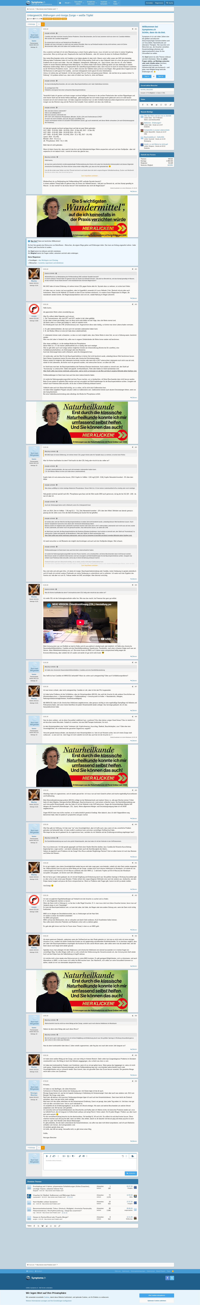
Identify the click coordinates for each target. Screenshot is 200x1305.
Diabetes (147, 127)
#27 (136, 686)
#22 (136, 269)
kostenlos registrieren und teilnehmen (50, 263)
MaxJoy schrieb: (50, 157)
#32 (136, 895)
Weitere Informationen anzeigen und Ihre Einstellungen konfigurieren (49, 1301)
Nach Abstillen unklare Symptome (45, 1202)
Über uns (118, 1271)
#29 (136, 790)
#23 (136, 304)
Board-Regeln (160, 1271)
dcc (34, 1204)
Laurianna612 (37, 1197)
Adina (131, 1197)
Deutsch (39, 1271)
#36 (136, 1081)
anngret (35, 1219)
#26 (136, 662)
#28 (136, 716)
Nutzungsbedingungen (138, 1271)
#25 (136, 585)
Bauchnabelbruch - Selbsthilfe (154, 137)
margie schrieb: (50, 33)
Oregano (130, 1188)
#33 (136, 936)
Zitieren (134, 191)
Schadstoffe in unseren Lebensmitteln (156, 130)
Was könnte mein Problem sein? (54, 1190)
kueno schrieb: (50, 273)
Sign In (147, 76)
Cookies (30, 1271)
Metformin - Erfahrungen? (152, 123)
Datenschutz (151, 1271)
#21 (136, 29)
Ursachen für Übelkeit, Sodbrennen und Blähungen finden (54, 1195)
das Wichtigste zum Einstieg (48, 260)
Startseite (60, 3)
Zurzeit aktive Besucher (149, 85)
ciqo (34, 1212)
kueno (31, 19)
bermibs (143, 89)
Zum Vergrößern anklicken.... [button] (90, 176)
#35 (136, 1055)
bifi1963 (170, 165)
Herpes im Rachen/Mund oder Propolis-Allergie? (50, 1217)
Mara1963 (149, 89)
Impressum (125, 1271)
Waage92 (35, 1190)
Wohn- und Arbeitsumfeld (152, 120)
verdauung (56, 19)
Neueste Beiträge (147, 112)
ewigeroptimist (129, 1210)
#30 (136, 824)
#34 (136, 1015)
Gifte (145, 134)
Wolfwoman (129, 1219)
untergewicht (47, 19)
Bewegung (147, 141)
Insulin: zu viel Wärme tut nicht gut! (156, 144)
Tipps (168, 1271)
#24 (136, 447)
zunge (64, 19)
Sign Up (160, 76)
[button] (67, 3)
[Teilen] (132, 29)
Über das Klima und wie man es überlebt (157, 116)
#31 (136, 863)
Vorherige (32, 24)
